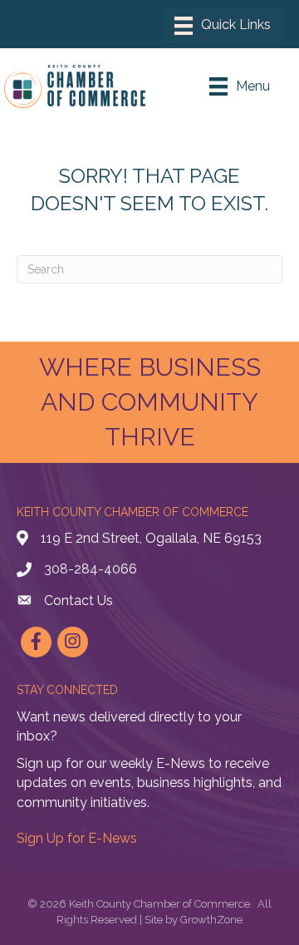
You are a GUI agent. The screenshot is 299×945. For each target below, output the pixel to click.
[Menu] (222, 25)
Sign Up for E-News (77, 838)
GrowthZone (211, 919)
